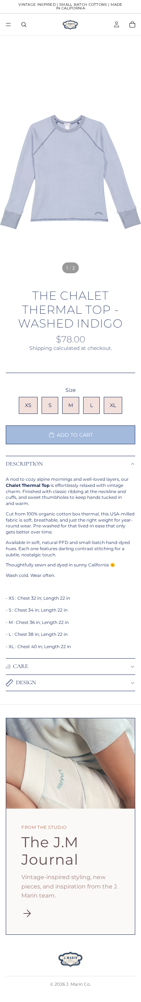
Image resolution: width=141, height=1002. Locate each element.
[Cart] (132, 25)
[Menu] (8, 24)
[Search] (24, 25)
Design (26, 682)
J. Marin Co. (78, 984)
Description (24, 463)
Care (20, 666)
